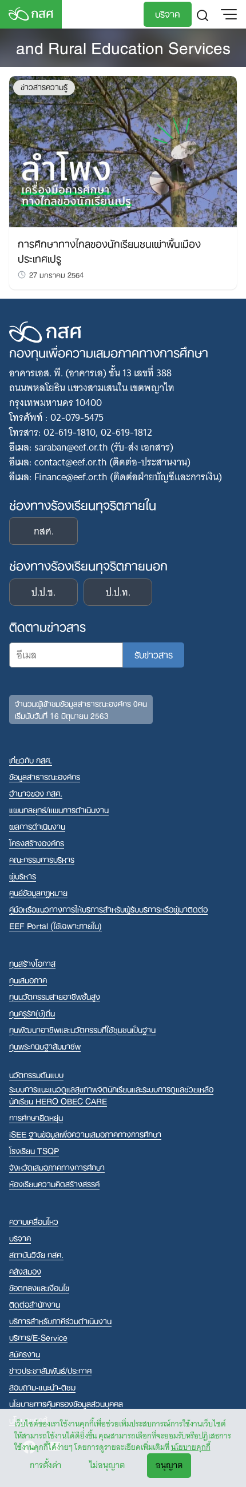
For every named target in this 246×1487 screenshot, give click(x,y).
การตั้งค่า (45, 1465)
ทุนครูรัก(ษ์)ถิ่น (32, 1013)
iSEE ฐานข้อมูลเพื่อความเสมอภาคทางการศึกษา (85, 1134)
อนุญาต (169, 1465)
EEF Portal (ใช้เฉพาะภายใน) (55, 925)
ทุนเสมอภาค (28, 980)
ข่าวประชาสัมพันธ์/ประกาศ (50, 1370)
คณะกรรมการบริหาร (41, 859)
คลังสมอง (25, 1271)
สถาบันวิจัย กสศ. (36, 1254)
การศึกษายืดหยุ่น (36, 1117)
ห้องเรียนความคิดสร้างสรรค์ (54, 1183)
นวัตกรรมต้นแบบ (36, 1074)
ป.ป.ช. (43, 592)
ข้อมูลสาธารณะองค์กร (44, 776)
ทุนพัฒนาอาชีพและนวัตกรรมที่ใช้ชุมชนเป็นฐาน (82, 1029)
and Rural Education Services (123, 46)
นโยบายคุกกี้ (191, 1447)
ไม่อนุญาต (107, 1465)
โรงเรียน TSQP (34, 1150)
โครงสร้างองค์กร (36, 843)
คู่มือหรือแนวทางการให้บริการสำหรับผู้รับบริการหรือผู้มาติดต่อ (108, 909)
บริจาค (167, 13)
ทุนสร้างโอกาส (32, 963)
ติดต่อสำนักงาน (34, 1304)
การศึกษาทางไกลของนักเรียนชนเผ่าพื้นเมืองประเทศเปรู (109, 249)
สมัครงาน (24, 1354)
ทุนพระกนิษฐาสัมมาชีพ (45, 1046)
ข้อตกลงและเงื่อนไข (39, 1287)
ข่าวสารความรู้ (44, 87)
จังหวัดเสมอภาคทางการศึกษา (57, 1167)
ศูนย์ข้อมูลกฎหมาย (38, 892)
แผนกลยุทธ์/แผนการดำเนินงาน (59, 809)
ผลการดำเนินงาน (37, 826)
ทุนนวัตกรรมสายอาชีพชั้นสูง (54, 996)
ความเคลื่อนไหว (33, 1221)
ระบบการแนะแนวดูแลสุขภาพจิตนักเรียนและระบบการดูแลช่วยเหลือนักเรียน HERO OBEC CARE (111, 1095)
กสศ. (44, 531)
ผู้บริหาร (22, 876)
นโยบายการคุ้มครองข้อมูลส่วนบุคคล (66, 1403)
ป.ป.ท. (118, 592)
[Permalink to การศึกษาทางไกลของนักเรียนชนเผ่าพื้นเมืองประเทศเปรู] (123, 150)
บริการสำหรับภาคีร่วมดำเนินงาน (60, 1321)
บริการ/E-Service (38, 1337)
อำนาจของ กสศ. (35, 793)
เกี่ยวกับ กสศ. (30, 760)
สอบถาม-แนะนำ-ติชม (42, 1387)
